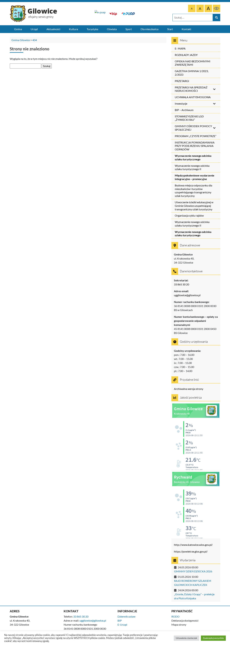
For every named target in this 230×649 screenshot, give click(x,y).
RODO (175, 616)
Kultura (73, 29)
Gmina (18, 29)
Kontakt (186, 29)
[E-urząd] (128, 14)
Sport (128, 29)
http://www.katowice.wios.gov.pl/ (193, 544)
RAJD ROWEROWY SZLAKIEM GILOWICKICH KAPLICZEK (192, 582)
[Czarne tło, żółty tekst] (216, 8)
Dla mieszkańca (149, 29)
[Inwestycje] (100, 14)
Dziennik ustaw (126, 616)
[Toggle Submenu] (214, 89)
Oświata (112, 29)
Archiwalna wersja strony (188, 388)
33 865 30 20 (181, 284)
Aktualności (53, 29)
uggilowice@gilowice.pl (187, 295)
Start (170, 29)
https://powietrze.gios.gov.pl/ (191, 551)
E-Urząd (122, 624)
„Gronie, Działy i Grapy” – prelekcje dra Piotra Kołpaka (194, 596)
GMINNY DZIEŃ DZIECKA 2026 (193, 571)
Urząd (34, 29)
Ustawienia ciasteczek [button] (186, 638)
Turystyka (92, 29)
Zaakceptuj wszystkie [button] (213, 638)
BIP (120, 620)
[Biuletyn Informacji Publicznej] (113, 14)
